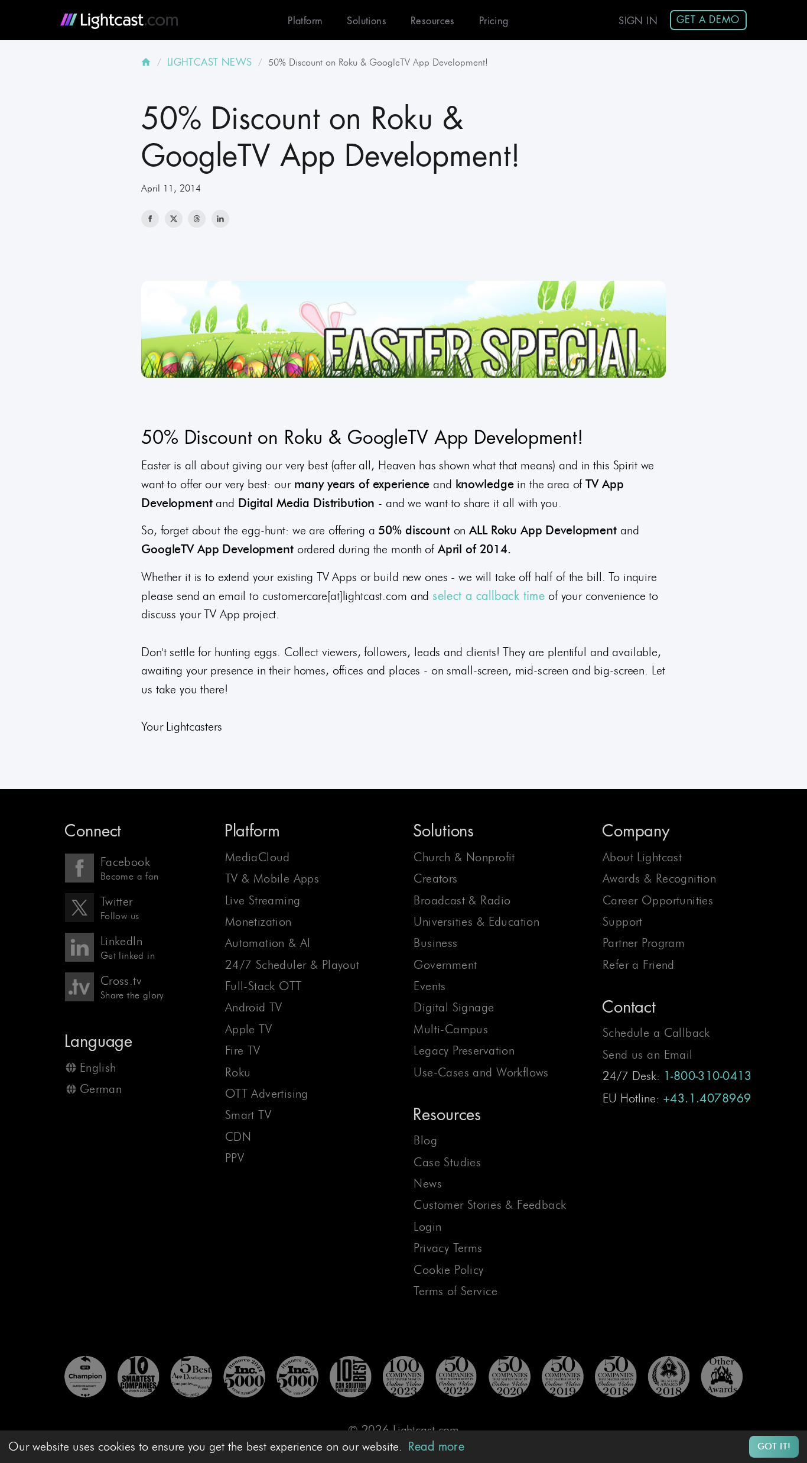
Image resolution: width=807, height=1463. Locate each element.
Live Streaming (263, 900)
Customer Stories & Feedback (490, 1205)
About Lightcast (642, 857)
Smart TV (248, 1115)
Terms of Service (455, 1291)
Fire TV (243, 1050)
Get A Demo (708, 20)
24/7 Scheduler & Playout (292, 965)
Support (623, 921)
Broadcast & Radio (462, 900)
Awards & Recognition (659, 878)
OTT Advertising (266, 1093)
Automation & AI (268, 943)
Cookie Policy (448, 1270)
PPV (234, 1158)
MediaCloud (257, 857)
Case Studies (447, 1162)
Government (445, 965)
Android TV (253, 1007)
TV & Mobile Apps (272, 878)
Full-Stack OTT (263, 986)
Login (427, 1226)
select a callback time (488, 596)
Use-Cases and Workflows (481, 1072)
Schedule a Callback (656, 1033)
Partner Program (644, 943)
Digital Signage (454, 1007)
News (428, 1183)
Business (435, 943)
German (101, 1089)
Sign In (638, 21)
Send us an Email (648, 1054)
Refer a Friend (639, 965)
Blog (425, 1140)
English (98, 1067)
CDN (238, 1137)
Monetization (258, 921)
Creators (435, 878)
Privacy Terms (448, 1248)
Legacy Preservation (464, 1050)
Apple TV (248, 1029)
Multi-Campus (451, 1029)
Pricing (494, 21)
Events (429, 986)
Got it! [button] (774, 1446)
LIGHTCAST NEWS (209, 62)
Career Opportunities (658, 900)
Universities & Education (476, 921)
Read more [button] (436, 1447)
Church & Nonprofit (464, 857)
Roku (238, 1072)
